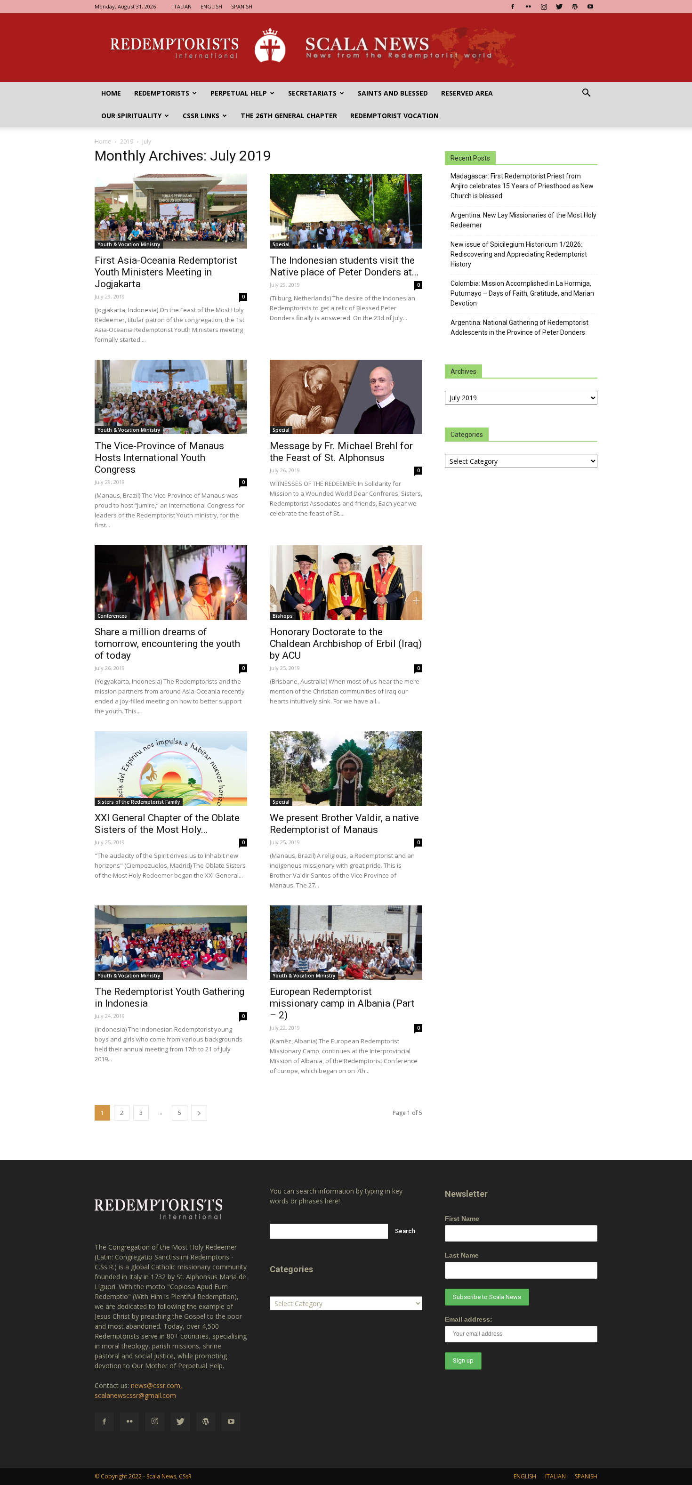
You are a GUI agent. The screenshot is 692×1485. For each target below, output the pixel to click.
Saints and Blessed (393, 93)
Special (281, 244)
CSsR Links (201, 115)
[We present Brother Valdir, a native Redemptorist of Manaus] (346, 768)
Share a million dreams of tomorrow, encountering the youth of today (167, 643)
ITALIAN (182, 6)
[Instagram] (544, 6)
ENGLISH (211, 6)
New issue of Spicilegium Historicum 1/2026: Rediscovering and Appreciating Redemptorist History (519, 254)
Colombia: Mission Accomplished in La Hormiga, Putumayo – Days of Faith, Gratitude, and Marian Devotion (522, 293)
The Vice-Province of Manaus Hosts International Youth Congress (159, 457)
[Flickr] (528, 6)
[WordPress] (575, 6)
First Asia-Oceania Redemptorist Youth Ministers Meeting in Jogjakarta (166, 272)
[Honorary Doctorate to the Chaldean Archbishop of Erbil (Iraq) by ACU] (346, 582)
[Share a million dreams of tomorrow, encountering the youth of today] (171, 582)
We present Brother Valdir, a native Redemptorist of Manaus (344, 823)
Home (111, 93)
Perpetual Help (238, 93)
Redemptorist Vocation (394, 115)
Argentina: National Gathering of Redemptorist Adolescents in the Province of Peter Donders (519, 327)
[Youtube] (590, 6)
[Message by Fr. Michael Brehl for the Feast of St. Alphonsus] (346, 397)
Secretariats (312, 93)
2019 (126, 141)
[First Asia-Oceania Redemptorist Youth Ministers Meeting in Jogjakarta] (171, 211)
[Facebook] (513, 6)
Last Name (462, 1255)
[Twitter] (559, 6)
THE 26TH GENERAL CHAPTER (289, 115)
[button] (586, 93)
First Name (462, 1218)
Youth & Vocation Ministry (128, 244)
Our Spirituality (131, 115)
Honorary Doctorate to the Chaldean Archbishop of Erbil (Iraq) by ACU (346, 643)
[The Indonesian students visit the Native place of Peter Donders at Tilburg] (346, 211)
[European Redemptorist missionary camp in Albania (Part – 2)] (346, 942)
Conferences (112, 616)
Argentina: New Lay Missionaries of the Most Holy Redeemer (523, 220)
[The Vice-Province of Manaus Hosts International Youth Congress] (171, 397)
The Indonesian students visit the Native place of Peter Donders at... (344, 266)
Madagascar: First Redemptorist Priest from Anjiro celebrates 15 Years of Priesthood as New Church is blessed (522, 186)
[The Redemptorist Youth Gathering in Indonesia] (171, 942)
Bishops (283, 616)
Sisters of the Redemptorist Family (138, 802)
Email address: (468, 1319)
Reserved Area (467, 93)
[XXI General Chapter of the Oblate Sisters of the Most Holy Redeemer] (171, 768)
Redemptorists (161, 93)
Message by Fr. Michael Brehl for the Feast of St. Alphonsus (341, 451)
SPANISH (241, 6)
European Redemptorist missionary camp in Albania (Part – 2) (342, 1003)
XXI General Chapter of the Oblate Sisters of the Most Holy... (167, 823)
